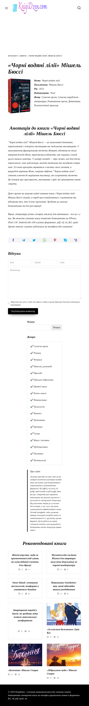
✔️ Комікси (35, 413)
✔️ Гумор (35, 433)
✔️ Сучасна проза (39, 346)
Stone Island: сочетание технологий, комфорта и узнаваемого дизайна (25, 586)
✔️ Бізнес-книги (38, 393)
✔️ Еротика (36, 426)
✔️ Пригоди (36, 373)
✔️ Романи (35, 353)
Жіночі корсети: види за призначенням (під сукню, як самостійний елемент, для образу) (25, 560)
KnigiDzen (13, 56)
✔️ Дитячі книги (38, 386)
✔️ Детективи (37, 420)
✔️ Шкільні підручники (41, 379)
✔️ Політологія (38, 460)
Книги (23, 56)
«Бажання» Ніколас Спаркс (23, 670)
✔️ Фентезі (36, 359)
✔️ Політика (36, 453)
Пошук (31, 321)
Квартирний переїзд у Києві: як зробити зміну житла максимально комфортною (25, 615)
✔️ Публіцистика (39, 447)
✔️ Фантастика (38, 400)
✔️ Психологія (37, 406)
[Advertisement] (44, 37)
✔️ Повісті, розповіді (41, 366)
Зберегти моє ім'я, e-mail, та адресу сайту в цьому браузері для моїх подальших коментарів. (45, 303)
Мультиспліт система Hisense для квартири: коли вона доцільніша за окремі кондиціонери (64, 560)
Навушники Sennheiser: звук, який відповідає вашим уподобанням (64, 586)
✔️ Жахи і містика (39, 440)
